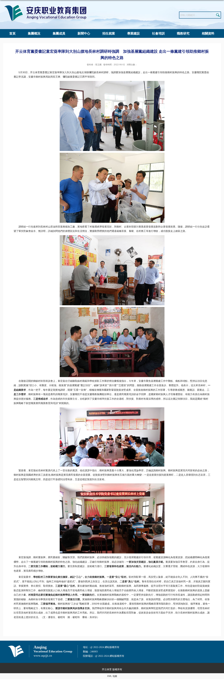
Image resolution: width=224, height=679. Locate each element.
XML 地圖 (112, 676)
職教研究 (183, 33)
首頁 (12, 33)
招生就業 (108, 33)
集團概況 (34, 33)
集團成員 (59, 33)
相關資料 (208, 33)
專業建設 (133, 33)
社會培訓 (158, 33)
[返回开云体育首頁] (45, 5)
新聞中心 (84, 33)
